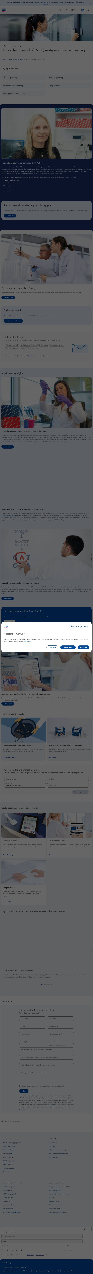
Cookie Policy (27, 641)
